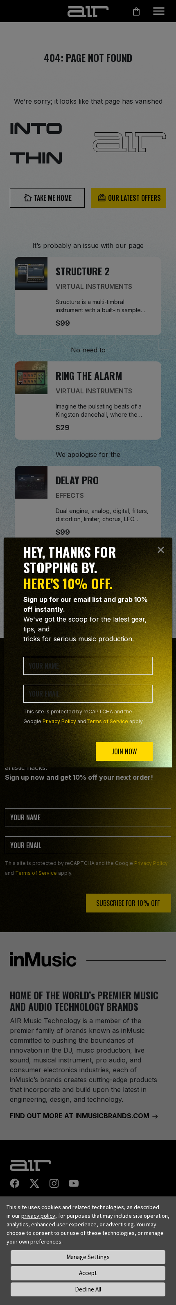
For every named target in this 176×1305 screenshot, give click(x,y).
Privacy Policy (59, 721)
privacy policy (38, 1215)
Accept (88, 1273)
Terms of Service (107, 721)
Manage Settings (88, 1257)
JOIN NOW (124, 751)
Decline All (88, 1289)
